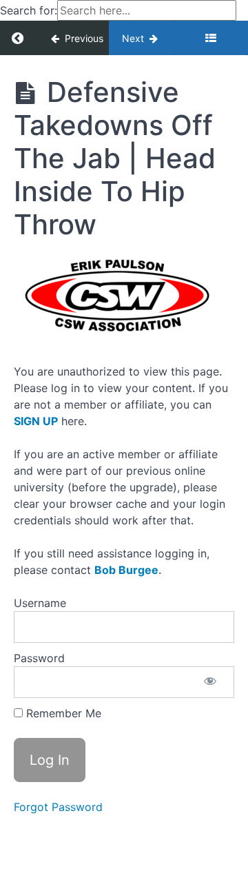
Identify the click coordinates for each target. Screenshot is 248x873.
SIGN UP (36, 421)
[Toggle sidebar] (211, 38)
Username (40, 603)
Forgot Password (58, 807)
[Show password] (210, 682)
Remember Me (62, 713)
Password (39, 658)
